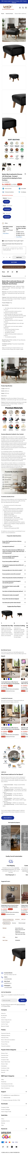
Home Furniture (9, 13)
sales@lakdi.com (7, 983)
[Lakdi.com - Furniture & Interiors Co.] (10, 838)
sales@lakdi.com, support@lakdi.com (11, 1095)
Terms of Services (21, 1004)
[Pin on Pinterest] (17, 272)
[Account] (20, 8)
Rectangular (7, 209)
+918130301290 (6, 1097)
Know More (5, 233)
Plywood (6, 201)
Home (2, 13)
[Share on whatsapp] (12, 272)
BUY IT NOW (14, 262)
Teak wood (6, 216)
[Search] (23, 8)
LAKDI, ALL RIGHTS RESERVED (12, 1152)
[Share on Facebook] (8, 272)
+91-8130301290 (8, 978)
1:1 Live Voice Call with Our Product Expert (14, 267)
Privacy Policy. (6, 1006)
